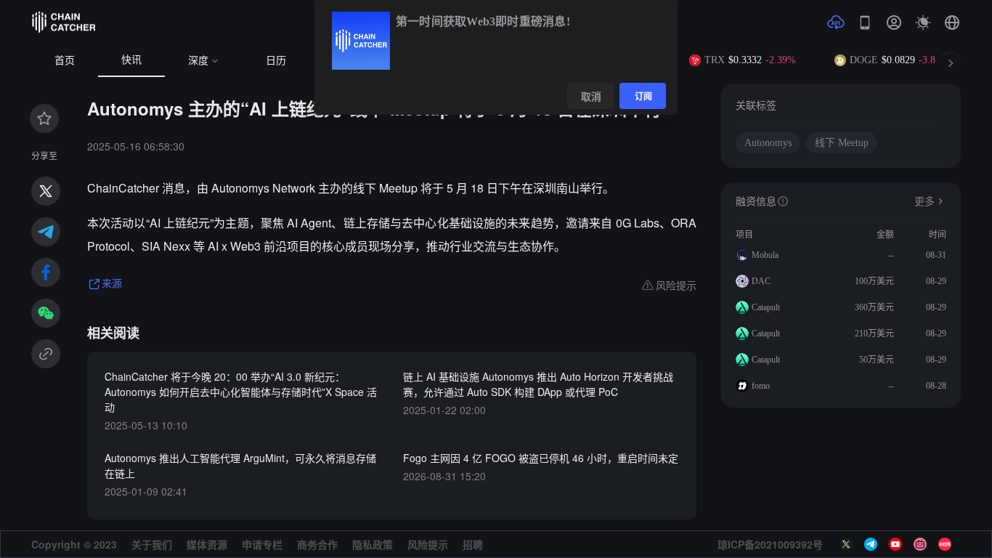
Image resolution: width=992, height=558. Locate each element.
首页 (64, 60)
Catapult (766, 307)
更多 (924, 201)
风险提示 (427, 544)
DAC (761, 281)
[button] (952, 22)
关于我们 (151, 544)
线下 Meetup (842, 142)
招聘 (473, 544)
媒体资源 (207, 544)
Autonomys (768, 142)
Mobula (765, 255)
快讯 (131, 59)
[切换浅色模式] (923, 22)
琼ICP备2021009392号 (770, 544)
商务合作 (317, 544)
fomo (761, 386)
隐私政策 (372, 544)
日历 (276, 60)
